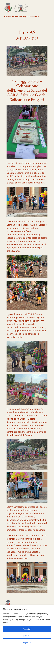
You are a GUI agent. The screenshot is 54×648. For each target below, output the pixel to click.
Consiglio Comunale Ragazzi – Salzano (21, 16)
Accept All (27, 629)
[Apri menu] (48, 16)
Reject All (27, 642)
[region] (27, 626)
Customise (27, 636)
